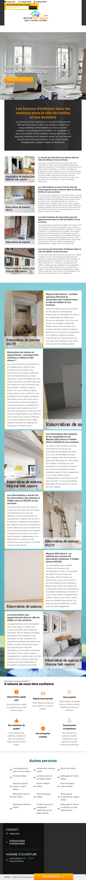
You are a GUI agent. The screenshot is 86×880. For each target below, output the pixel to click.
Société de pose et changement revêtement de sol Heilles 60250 (45, 808)
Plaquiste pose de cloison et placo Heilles (20, 786)
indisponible (10, 1)
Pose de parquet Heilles (44, 795)
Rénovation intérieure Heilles (22, 805)
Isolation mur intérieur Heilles (46, 769)
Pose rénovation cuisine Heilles (67, 784)
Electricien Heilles (68, 768)
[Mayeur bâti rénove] (35, 16)
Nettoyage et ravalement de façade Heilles (70, 797)
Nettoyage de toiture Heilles (69, 777)
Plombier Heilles (19, 776)
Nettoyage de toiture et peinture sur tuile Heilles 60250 (69, 807)
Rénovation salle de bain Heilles (21, 795)
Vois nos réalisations (19, 80)
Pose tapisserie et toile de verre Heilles (21, 769)
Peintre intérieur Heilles (43, 784)
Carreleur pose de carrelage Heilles (44, 777)
